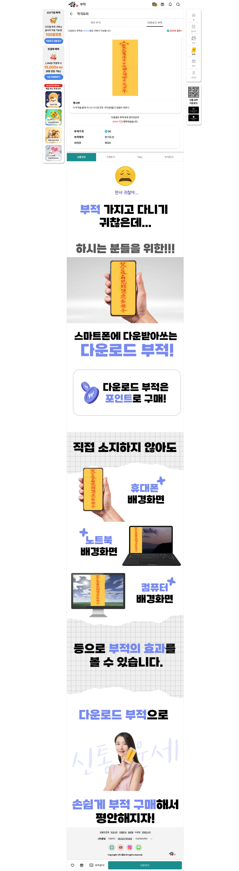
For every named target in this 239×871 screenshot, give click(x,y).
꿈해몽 (130, 832)
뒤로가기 (71, 14)
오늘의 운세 (104, 832)
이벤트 (162, 4)
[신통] (73, 4)
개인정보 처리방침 (125, 838)
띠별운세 (122, 832)
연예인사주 (146, 832)
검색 (178, 4)
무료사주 (114, 832)
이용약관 (111, 839)
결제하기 (155, 4)
